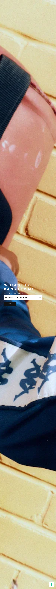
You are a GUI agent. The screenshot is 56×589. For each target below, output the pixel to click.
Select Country (13, 293)
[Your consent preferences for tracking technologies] (51, 584)
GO (10, 304)
